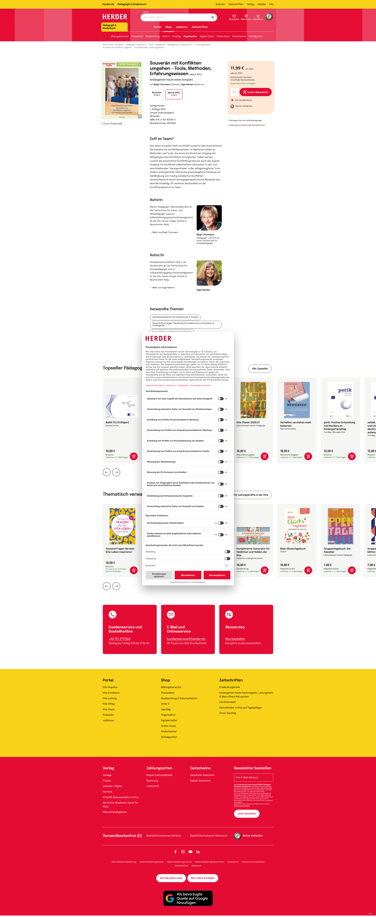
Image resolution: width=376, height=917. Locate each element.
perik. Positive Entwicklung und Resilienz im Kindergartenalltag (339, 425)
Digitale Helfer (207, 37)
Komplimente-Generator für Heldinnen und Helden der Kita (253, 552)
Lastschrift (153, 786)
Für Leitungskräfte (202, 45)
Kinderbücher (239, 37)
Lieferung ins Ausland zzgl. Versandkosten (247, 125)
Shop (168, 27)
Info (271, 4)
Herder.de (108, 4)
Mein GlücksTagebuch (293, 549)
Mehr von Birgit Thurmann (165, 233)
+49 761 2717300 (119, 639)
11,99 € (174, 94)
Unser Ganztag (227, 713)
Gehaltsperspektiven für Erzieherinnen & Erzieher (175, 317)
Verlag (250, 4)
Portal (157, 27)
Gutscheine (200, 768)
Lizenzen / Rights (112, 786)
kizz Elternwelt (227, 702)
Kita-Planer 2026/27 (248, 422)
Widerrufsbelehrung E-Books (179, 862)
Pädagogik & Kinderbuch (132, 4)
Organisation (190, 37)
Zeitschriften (235, 4)
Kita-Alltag (109, 704)
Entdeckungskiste (229, 687)
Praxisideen (137, 37)
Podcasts (108, 715)
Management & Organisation (179, 45)
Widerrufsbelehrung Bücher (152, 862)
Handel (262, 4)
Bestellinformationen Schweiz (164, 836)
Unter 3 (166, 37)
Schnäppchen (256, 37)
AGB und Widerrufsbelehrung (124, 862)
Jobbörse (181, 27)
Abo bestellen (235, 639)
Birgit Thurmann (162, 85)
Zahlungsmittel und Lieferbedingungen (245, 120)
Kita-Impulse (110, 687)
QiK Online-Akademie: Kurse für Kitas (120, 805)
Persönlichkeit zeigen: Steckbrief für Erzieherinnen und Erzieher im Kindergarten (183, 325)
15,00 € (157, 94)
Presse (107, 781)
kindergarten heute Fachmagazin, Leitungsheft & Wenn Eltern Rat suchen (246, 695)
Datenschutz (233, 862)
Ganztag (176, 37)
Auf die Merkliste (243, 100)
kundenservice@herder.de (186, 639)
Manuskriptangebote (115, 812)
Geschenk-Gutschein (202, 775)
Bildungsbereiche (120, 37)
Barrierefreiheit (181, 866)
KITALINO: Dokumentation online (121, 797)
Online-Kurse (223, 37)
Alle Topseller (260, 369)
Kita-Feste (109, 709)
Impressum (196, 866)
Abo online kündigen (203, 878)
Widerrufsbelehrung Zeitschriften (209, 862)
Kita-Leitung (110, 698)
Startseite (119, 45)
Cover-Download (112, 123)
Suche (146, 12)
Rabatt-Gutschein (200, 781)
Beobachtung (153, 37)
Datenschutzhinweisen (242, 806)
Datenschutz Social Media (253, 862)
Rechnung (152, 781)
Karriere (107, 792)
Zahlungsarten (159, 768)
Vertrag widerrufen (171, 878)
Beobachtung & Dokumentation (179, 698)
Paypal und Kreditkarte (159, 775)
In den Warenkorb (257, 92)
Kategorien (160, 45)
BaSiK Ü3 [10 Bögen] (117, 422)
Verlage (107, 775)
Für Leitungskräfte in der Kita (251, 495)
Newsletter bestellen (252, 768)
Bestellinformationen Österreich (209, 836)
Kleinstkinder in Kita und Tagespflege (240, 707)
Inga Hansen (187, 85)
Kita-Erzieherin (111, 693)
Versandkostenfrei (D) (122, 836)
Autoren (220, 4)
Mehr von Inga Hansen (163, 288)
